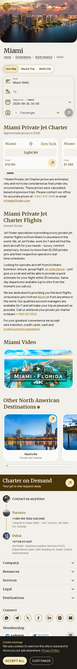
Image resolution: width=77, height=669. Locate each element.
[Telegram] (17, 618)
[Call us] (35, 7)
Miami (42, 297)
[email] (44, 7)
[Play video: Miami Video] (38, 369)
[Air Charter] (40, 635)
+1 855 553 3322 (26, 314)
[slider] (38, 173)
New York (49, 144)
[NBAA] (14, 635)
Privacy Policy (50, 650)
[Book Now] (52, 163)
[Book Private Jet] (70, 483)
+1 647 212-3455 (44, 196)
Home (7, 57)
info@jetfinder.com (17, 201)
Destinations (23, 57)
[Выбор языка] (70, 635)
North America (43, 57)
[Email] (70, 618)
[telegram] (63, 7)
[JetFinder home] (7, 7)
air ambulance (55, 269)
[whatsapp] (53, 7)
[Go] (68, 112)
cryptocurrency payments (22, 329)
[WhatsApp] (6, 618)
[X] (27, 618)
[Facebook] (38, 618)
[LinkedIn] (49, 618)
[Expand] (70, 102)
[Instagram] (59, 618)
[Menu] (72, 7)
